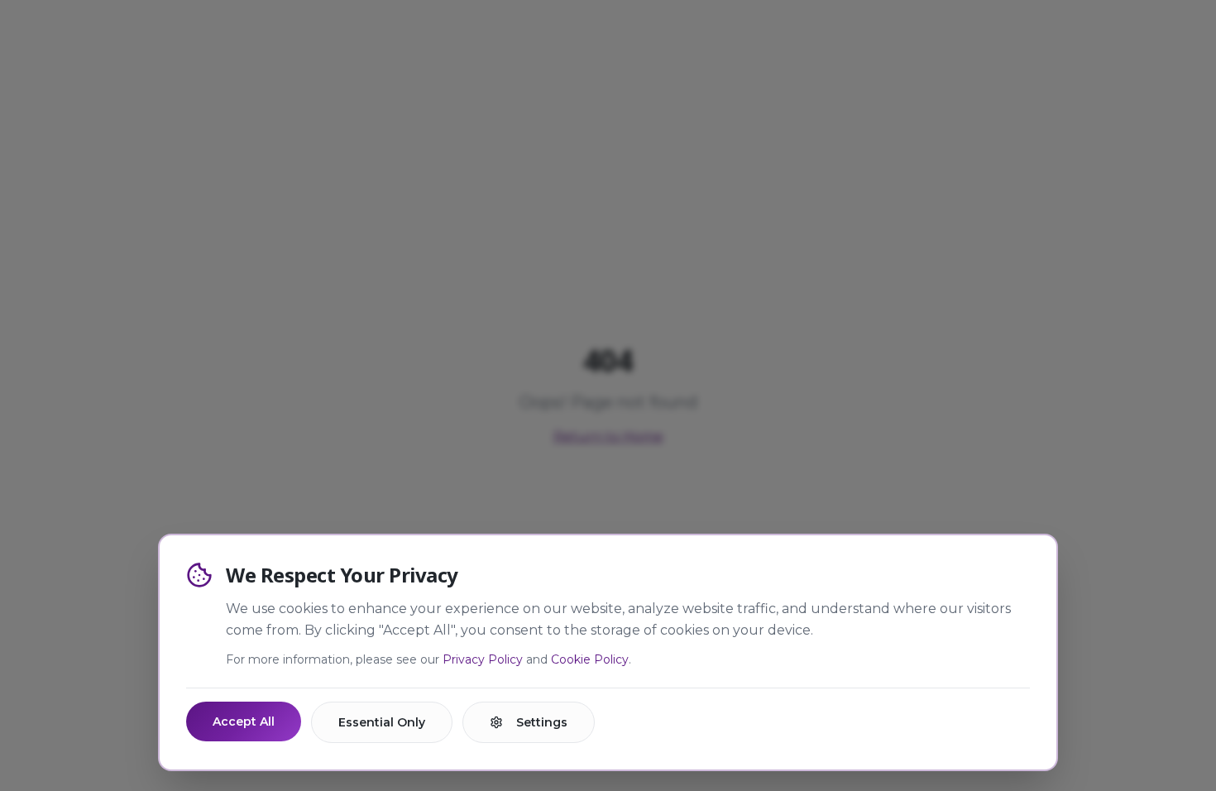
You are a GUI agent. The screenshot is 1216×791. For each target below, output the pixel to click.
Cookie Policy (590, 659)
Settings (541, 722)
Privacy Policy (483, 659)
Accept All (244, 721)
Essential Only (381, 722)
